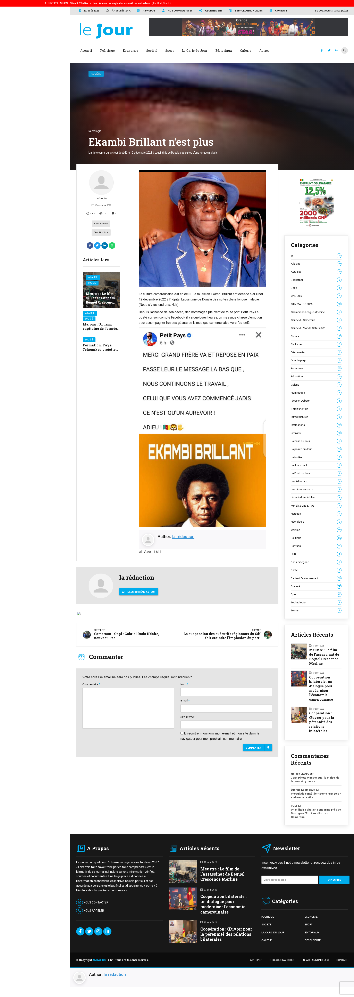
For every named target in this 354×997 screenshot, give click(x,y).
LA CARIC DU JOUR (272, 932)
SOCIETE (266, 924)
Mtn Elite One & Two (315, 505)
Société (96, 73)
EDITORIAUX (312, 932)
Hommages (315, 392)
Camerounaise (101, 223)
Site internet (187, 716)
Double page (315, 360)
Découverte (315, 352)
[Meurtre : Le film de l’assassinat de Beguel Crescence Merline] (101, 290)
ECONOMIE (311, 916)
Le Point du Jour (315, 473)
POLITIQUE (267, 916)
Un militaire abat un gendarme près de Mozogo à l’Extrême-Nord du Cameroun (316, 813)
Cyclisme (315, 344)
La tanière (315, 457)
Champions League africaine (315, 312)
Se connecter (323, 10)
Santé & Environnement (315, 578)
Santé (315, 570)
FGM (294, 805)
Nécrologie (315, 521)
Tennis (315, 610)
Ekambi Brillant (101, 232)
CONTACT (342, 960)
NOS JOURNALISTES (282, 960)
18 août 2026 (120, 3)
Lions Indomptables (315, 497)
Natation (315, 513)
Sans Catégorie (315, 562)
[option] (202, 229)
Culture (316, 336)
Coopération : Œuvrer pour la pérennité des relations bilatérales (321, 722)
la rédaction (101, 198)
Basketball (315, 279)
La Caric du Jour (315, 441)
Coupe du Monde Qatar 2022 (315, 328)
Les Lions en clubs (315, 489)
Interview (315, 433)
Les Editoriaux (315, 481)
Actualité (315, 271)
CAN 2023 (315, 295)
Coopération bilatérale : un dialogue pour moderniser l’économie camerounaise (321, 688)
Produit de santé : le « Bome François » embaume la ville (316, 795)
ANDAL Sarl (99, 960)
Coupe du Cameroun (315, 320)
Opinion (315, 529)
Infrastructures (315, 416)
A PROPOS (256, 960)
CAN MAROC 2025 (315, 304)
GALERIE (266, 940)
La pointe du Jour (315, 449)
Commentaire (91, 684)
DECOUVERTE (313, 940)
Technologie (315, 602)
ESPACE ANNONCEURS (315, 960)
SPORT (308, 924)
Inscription (341, 10)
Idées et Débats (315, 400)
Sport (316, 594)
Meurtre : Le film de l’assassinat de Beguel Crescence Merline (101, 299)
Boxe (315, 287)
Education (315, 376)
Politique (316, 537)
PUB (315, 554)
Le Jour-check (315, 465)
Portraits (315, 545)
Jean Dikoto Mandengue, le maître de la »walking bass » (315, 779)
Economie (316, 368)
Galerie (315, 384)
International (315, 424)
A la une (93, 277)
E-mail (184, 700)
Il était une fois (315, 408)
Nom (184, 684)
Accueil (86, 50)
